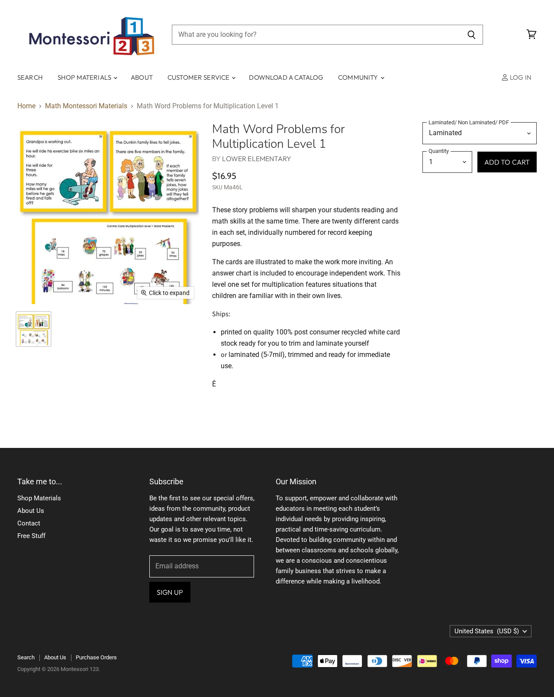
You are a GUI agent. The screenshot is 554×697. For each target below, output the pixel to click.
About (142, 77)
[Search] (471, 35)
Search (30, 77)
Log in (520, 77)
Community (359, 77)
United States (486, 631)
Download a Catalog (286, 77)
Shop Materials (85, 77)
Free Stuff (31, 536)
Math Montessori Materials (86, 106)
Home (26, 106)
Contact (28, 523)
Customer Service (199, 77)
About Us (30, 511)
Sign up (170, 592)
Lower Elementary (256, 158)
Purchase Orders (96, 657)
